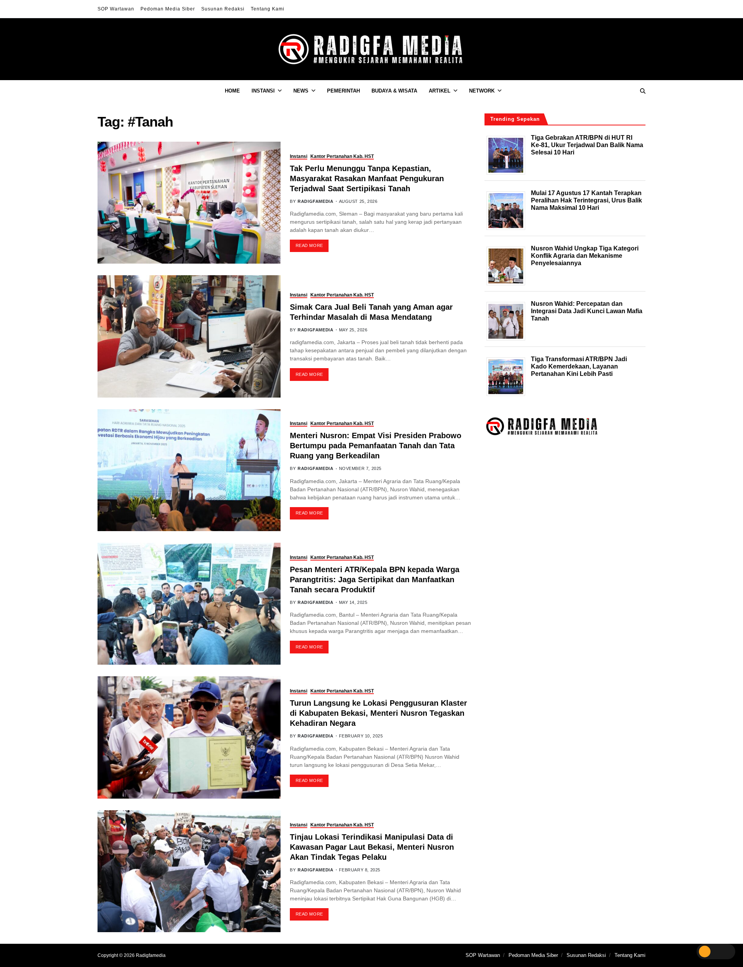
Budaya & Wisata (394, 91)
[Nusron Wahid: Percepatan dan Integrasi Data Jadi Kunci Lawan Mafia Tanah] (508, 321)
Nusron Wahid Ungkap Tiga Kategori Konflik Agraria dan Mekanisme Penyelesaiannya (585, 255)
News (300, 91)
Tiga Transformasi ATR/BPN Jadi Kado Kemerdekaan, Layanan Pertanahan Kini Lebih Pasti (579, 366)
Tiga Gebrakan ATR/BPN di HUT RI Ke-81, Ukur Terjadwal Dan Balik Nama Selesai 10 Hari (587, 144)
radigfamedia (315, 201)
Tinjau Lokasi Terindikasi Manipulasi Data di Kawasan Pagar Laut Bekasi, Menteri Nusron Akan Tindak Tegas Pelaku (372, 847)
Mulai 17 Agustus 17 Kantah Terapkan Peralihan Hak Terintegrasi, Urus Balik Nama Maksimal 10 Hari (586, 200)
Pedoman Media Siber (167, 9)
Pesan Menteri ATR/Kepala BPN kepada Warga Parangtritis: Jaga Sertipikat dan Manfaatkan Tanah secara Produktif (374, 579)
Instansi (263, 91)
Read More (309, 245)
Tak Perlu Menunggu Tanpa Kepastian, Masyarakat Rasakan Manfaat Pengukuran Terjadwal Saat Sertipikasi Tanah (367, 178)
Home (232, 91)
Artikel (439, 91)
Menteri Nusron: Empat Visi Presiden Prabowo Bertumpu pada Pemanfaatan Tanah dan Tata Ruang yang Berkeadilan (375, 445)
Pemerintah (343, 91)
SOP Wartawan (116, 9)
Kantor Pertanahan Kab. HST (342, 156)
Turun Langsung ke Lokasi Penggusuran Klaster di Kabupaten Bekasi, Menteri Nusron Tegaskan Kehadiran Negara (378, 713)
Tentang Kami (267, 9)
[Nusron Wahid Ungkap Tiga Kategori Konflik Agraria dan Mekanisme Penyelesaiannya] (508, 265)
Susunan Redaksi (223, 9)
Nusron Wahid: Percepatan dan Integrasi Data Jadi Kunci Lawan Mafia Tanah (586, 310)
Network (482, 91)
